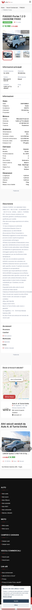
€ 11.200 (14, 26)
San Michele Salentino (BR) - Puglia (12, 467)
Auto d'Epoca (6, 500)
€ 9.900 (5, 457)
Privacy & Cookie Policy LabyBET (11, 582)
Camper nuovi (6, 544)
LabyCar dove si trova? (8, 576)
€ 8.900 (11, 457)
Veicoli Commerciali (12, 7)
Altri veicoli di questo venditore (18, 411)
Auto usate (5, 493)
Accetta (16, 601)
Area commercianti (7, 572)
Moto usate (5, 525)
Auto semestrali (6, 509)
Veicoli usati (5, 557)
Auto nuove (5, 497)
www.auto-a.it (17, 415)
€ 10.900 (7, 26)
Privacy (4, 579)
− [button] (4, 375)
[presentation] (2, 449)
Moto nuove (5, 529)
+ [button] (4, 373)
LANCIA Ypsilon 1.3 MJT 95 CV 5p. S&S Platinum (16, 453)
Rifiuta (16, 605)
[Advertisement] (16, 196)
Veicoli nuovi (5, 560)
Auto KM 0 (5, 506)
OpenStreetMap (26, 398)
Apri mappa (10, 397)
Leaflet (19, 398)
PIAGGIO (22, 7)
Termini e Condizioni (8, 585)
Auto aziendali (6, 503)
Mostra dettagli (7, 596)
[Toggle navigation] (30, 2)
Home (2, 7)
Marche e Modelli (7, 513)
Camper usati (6, 541)
